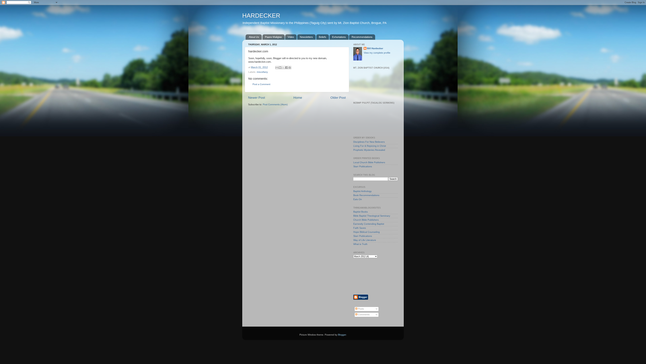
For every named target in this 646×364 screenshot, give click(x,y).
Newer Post (256, 97)
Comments (363, 314)
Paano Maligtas (273, 37)
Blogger (342, 335)
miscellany (262, 72)
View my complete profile (377, 53)
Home (297, 97)
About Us (254, 37)
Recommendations (362, 37)
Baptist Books (360, 212)
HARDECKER (261, 15)
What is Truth (360, 244)
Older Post (338, 97)
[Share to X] (283, 67)
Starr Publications (362, 166)
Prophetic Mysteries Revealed (369, 150)
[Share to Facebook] (286, 67)
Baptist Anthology (362, 191)
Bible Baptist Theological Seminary (371, 216)
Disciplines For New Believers (369, 142)
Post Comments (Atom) (275, 104)
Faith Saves (359, 228)
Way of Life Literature (364, 240)
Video (291, 37)
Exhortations (339, 37)
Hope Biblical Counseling (366, 232)
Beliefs (322, 37)
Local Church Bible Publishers (369, 162)
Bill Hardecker (375, 48)
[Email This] (277, 67)
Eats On (357, 199)
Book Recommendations (366, 195)
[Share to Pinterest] (289, 67)
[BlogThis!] (280, 67)
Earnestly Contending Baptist (368, 224)
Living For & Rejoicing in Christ (369, 146)
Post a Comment (261, 84)
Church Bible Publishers (366, 220)
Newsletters (306, 37)
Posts (360, 309)
